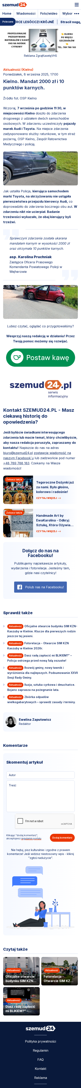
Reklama (40, 1078)
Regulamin (40, 1050)
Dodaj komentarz (62, 837)
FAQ (40, 1060)
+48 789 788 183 (16, 463)
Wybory (68, 13)
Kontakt (40, 1069)
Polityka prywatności (40, 1041)
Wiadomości (25, 13)
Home (6, 13)
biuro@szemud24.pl (18, 453)
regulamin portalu (31, 838)
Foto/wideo (48, 13)
